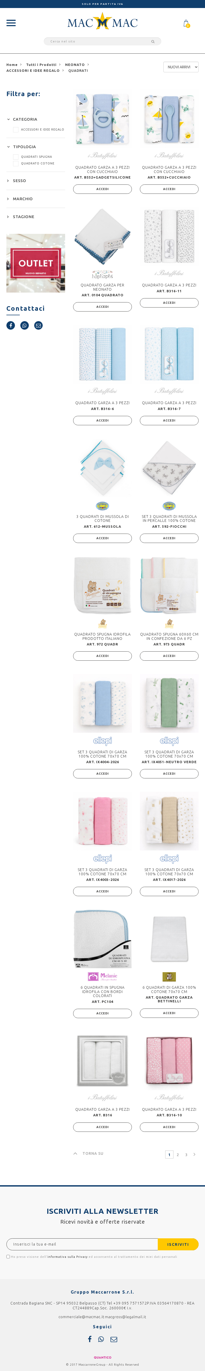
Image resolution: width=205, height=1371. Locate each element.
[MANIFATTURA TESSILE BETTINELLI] (169, 976)
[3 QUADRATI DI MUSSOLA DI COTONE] (102, 468)
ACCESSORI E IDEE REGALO (42, 129)
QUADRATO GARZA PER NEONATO (102, 287)
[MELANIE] (102, 976)
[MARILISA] (102, 623)
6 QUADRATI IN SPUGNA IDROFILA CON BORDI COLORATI (103, 991)
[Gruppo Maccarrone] (102, 20)
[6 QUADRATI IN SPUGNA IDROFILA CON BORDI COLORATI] (102, 938)
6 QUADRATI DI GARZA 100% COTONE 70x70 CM (169, 989)
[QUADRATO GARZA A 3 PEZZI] (169, 236)
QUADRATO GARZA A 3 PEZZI (169, 285)
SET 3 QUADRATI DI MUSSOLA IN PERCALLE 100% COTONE (169, 518)
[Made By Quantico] (102, 1357)
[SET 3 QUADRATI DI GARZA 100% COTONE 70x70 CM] (102, 703)
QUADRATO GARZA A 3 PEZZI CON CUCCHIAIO (102, 169)
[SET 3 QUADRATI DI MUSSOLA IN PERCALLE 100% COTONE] (169, 468)
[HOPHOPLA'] (102, 274)
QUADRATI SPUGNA (36, 156)
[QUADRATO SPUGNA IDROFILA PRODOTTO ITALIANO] (102, 585)
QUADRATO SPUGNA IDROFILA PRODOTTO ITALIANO (102, 636)
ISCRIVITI (178, 1244)
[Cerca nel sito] (152, 41)
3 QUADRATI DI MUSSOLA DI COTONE (102, 518)
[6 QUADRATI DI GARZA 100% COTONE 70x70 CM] (169, 938)
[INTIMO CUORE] (102, 505)
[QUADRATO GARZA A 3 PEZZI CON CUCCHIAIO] (102, 118)
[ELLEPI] (102, 741)
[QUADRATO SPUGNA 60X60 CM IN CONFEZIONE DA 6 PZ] (169, 585)
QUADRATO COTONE (37, 163)
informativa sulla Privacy (68, 1256)
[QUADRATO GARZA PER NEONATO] (102, 236)
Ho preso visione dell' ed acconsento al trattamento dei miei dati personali (93, 1256)
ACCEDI (102, 189)
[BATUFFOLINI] (102, 155)
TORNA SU (93, 1153)
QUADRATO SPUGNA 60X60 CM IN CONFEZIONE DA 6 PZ (169, 636)
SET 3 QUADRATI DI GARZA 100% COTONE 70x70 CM (102, 754)
